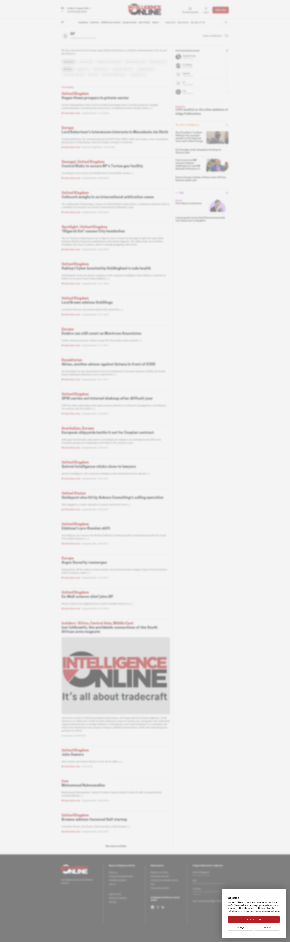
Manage (240, 927)
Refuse (267, 927)
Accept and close (253, 919)
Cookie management (264, 911)
